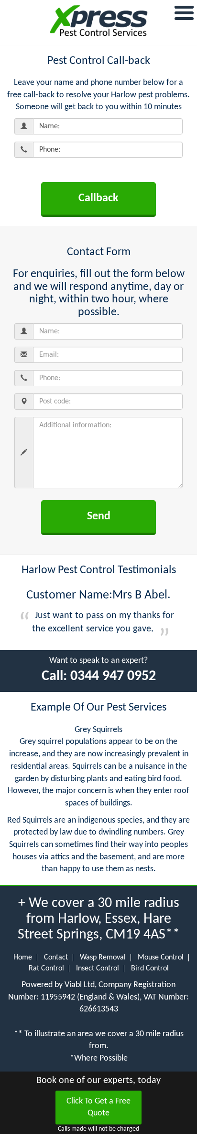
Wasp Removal (103, 957)
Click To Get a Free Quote (98, 1107)
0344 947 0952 (113, 676)
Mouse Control (161, 957)
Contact (56, 957)
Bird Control (150, 968)
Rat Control (46, 968)
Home (22, 957)
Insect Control (97, 968)
